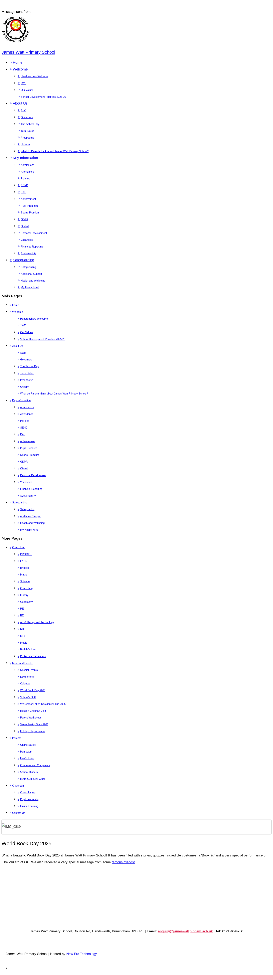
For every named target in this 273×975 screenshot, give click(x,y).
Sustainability (28, 253)
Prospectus (27, 137)
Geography (26, 601)
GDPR (24, 219)
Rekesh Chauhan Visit (33, 710)
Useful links (27, 758)
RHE (23, 629)
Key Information (25, 158)
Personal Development (34, 232)
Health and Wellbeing (33, 280)
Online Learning (29, 806)
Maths (23, 574)
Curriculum (18, 547)
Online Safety (28, 744)
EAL (23, 192)
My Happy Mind (30, 287)
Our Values (27, 90)
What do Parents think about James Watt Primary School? (55, 151)
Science (25, 581)
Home (17, 62)
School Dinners (29, 772)
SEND (24, 185)
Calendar (25, 683)
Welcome (20, 69)
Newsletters (27, 676)
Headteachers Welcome (34, 76)
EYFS (23, 560)
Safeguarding (23, 260)
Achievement (28, 198)
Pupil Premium (29, 205)
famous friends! (123, 862)
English (24, 567)
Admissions (27, 164)
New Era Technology (81, 954)
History (24, 595)
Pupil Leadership (29, 799)
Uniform (25, 144)
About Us (20, 103)
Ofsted (25, 226)
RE (22, 615)
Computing (26, 588)
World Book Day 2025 (32, 690)
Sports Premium (30, 212)
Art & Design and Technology (37, 622)
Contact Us (18, 812)
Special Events (29, 669)
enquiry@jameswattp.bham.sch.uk (185, 931)
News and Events (22, 663)
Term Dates (27, 130)
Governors (27, 117)
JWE (23, 83)
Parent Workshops (31, 717)
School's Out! (28, 697)
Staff (23, 110)
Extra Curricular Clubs (33, 778)
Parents (16, 738)
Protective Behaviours (33, 656)
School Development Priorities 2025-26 (43, 96)
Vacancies (27, 239)
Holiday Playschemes (32, 731)
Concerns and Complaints (35, 765)
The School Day (30, 124)
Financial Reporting (32, 246)
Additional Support (31, 273)
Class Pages (27, 792)
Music (23, 642)
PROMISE (26, 554)
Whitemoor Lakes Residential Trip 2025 (43, 703)
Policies (25, 178)
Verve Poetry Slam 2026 (34, 724)
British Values (28, 649)
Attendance (27, 171)
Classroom (18, 785)
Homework (26, 751)
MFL (22, 635)
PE (22, 608)
